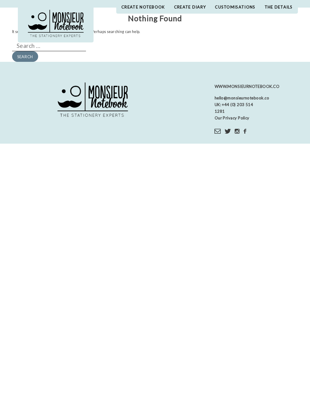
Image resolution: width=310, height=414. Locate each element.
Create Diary (190, 7)
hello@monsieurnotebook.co (242, 97)
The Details (279, 7)
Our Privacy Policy (232, 117)
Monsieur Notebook (55, 24)
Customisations (235, 7)
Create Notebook (143, 7)
